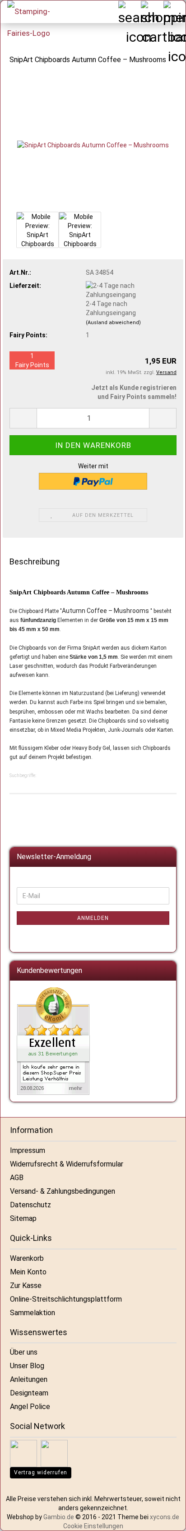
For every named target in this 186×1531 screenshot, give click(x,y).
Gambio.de (58, 1517)
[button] (23, 418)
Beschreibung (34, 561)
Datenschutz (30, 1204)
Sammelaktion (32, 1312)
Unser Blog (27, 1365)
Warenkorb (27, 1258)
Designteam (29, 1393)
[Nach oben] (168, 1517)
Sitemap (23, 1218)
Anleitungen (28, 1379)
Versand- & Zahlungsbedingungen (62, 1191)
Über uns (23, 1352)
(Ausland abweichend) (113, 323)
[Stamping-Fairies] (34, 22)
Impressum (27, 1150)
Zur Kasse (26, 1285)
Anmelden (93, 918)
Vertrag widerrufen (40, 1472)
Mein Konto (28, 1272)
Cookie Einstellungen (93, 1526)
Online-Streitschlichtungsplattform (66, 1299)
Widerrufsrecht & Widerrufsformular (66, 1164)
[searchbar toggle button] (129, 11)
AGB (16, 1177)
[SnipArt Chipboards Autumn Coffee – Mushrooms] (93, 141)
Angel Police (30, 1406)
